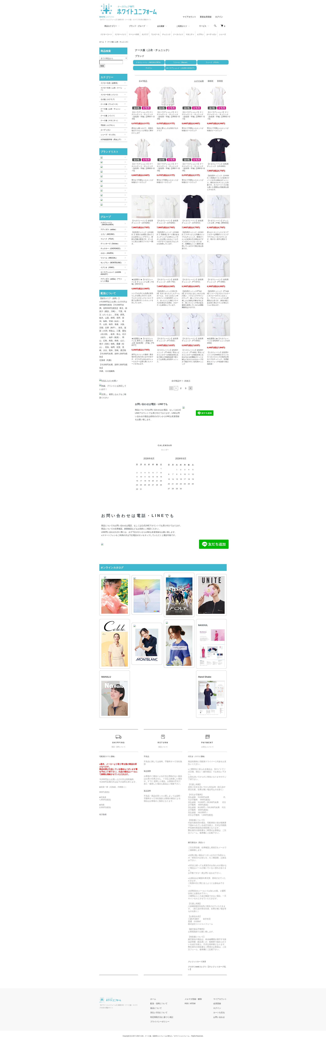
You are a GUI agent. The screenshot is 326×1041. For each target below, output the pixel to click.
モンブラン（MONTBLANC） (112, 262)
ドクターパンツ (120, 34)
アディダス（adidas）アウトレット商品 (111, 280)
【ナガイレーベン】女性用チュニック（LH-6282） (142, 221)
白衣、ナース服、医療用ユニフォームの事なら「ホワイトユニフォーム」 (165, 1036)
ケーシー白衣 (134, 34)
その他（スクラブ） (108, 99)
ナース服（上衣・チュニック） (118, 42)
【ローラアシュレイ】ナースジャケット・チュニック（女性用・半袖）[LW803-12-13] (143, 167)
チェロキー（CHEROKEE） (111, 248)
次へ (190, 388)
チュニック (166, 34)
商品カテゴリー (110, 26)
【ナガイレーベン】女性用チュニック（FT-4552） (192, 339)
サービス (202, 26)
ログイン (219, 16)
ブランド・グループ (137, 26)
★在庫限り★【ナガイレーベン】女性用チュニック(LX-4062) (218, 340)
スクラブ (145, 34)
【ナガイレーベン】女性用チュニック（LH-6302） (217, 164)
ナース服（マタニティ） (110, 120)
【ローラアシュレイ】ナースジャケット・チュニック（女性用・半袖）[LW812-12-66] (193, 167)
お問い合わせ (219, 1017)
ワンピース (155, 34)
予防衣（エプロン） (108, 125)
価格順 (210, 81)
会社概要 (160, 26)
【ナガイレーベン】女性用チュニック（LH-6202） (167, 221)
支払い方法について (158, 1012)
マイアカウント (189, 16)
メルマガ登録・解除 (193, 999)
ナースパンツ (178, 34)
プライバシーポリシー (159, 1021)
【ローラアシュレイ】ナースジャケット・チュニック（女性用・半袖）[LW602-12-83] (168, 115)
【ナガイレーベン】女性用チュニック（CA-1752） (167, 280)
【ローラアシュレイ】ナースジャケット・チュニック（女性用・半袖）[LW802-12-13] (218, 115)
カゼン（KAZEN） (107, 253)
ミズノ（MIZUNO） (108, 234)
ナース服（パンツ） (108, 115)
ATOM (192, 1003)
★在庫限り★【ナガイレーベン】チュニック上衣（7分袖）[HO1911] (143, 281)
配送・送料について (158, 1003)
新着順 (220, 81)
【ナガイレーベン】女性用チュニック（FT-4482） (217, 280)
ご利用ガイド (181, 26)
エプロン (200, 34)
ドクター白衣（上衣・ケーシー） (111, 89)
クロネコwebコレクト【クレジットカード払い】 (207, 967)
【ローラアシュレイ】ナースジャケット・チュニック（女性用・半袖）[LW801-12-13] (193, 115)
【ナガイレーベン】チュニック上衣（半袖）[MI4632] (217, 221)
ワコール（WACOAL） (109, 258)
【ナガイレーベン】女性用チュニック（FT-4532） (167, 339)
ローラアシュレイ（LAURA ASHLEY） (111, 273)
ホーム (101, 42)
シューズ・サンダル (108, 134)
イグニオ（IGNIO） (108, 267)
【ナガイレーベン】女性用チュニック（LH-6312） (192, 221)
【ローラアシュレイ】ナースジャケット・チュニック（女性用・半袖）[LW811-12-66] (168, 167)
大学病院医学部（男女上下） (111, 139)
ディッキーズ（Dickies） (110, 243)
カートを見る (219, 1012)
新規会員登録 (205, 16)
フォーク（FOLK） (108, 239)
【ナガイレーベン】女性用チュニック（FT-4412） (192, 280)
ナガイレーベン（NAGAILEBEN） (108, 223)
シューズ (222, 34)
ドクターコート (106, 34)
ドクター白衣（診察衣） (110, 83)
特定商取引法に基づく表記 (161, 1017)
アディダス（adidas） (109, 229)
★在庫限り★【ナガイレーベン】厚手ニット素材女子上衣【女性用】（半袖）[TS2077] (143, 341)
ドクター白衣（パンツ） (110, 94)
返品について (156, 1008)
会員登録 (217, 1003)
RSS (187, 1003)
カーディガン (211, 34)
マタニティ (190, 34)
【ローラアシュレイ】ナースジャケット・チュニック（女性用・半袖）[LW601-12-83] (143, 115)
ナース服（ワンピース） (110, 104)
